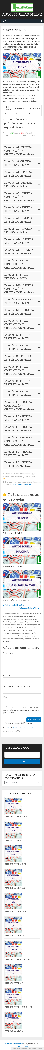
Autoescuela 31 (14, 983)
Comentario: (8, 653)
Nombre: (6, 675)
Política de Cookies (17, 1049)
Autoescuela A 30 (15, 864)
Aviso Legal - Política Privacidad (33, 1049)
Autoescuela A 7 (14, 840)
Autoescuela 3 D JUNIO (18, 1007)
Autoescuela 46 (14, 935)
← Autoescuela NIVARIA (13, 605)
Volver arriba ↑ (22, 1046)
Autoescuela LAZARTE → (30, 608)
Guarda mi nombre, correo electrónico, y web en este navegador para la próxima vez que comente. (21, 710)
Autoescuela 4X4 (15, 911)
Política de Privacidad (23, 723)
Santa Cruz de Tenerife (21, 485)
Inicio (8, 727)
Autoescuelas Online (22, 14)
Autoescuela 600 (14, 888)
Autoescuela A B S (15, 816)
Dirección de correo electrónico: (16, 686)
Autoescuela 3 (13, 1030)
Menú (4, 21)
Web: (5, 697)
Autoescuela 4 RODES (17, 959)
